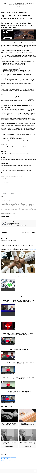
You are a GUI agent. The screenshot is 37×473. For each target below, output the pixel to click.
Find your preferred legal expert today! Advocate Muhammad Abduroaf (9, 424)
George (6, 203)
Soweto (23, 209)
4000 (2, 457)
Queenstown (22, 208)
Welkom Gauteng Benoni (19, 212)
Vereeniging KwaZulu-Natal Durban (6, 212)
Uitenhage (14, 210)
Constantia (22, 201)
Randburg (25, 208)
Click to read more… (32, 249)
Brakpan (6, 201)
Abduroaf (12, 460)
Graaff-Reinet (13, 203)
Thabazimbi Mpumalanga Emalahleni (6, 210)
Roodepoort (34, 208)
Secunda (9, 209)
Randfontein (29, 208)
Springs (26, 209)
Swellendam (34, 209)
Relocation (3, 458)
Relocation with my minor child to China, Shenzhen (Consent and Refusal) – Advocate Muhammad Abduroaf (27, 231)
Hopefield (22, 203)
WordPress (27, 470)
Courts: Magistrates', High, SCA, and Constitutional (18, 3)
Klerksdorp (12, 204)
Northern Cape (30, 205)
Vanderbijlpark (28, 210)
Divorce (16, 460)
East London (26, 201)
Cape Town (14, 201)
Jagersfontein (26, 203)
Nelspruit (19, 205)
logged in (7, 240)
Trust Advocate (13, 457)
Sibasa (16, 209)
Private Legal (3, 460)
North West (26, 205)
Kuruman (23, 204)
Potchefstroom (14, 208)
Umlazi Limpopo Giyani (22, 210)
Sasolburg (6, 209)
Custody (6, 458)
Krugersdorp (20, 204)
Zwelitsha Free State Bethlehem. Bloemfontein (8, 213)
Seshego (12, 209)
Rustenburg (2, 209)
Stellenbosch (29, 209)
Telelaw (4, 457)
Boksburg (3, 201)
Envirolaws (8, 457)
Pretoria (18, 208)
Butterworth (10, 201)
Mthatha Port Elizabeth (11, 205)
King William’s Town (7, 204)
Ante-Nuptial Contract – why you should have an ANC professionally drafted (27, 424)
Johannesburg (31, 203)
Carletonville (18, 201)
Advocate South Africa (11, 221)
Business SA (8, 460)
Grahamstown (18, 203)
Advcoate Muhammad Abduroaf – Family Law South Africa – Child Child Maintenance (10, 231)
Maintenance (3, 462)
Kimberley (2, 204)
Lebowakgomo (31, 204)
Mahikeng (2, 205)
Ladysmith (27, 204)
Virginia (13, 212)
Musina (16, 205)
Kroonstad (16, 204)
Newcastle (22, 205)
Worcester (24, 212)
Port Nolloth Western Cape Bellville (6, 208)
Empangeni (2, 203)
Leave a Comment (9, 200)
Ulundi (17, 210)
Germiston (9, 203)
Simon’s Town (19, 209)
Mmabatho (6, 205)
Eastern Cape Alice (31, 201)
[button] (18, 6)
